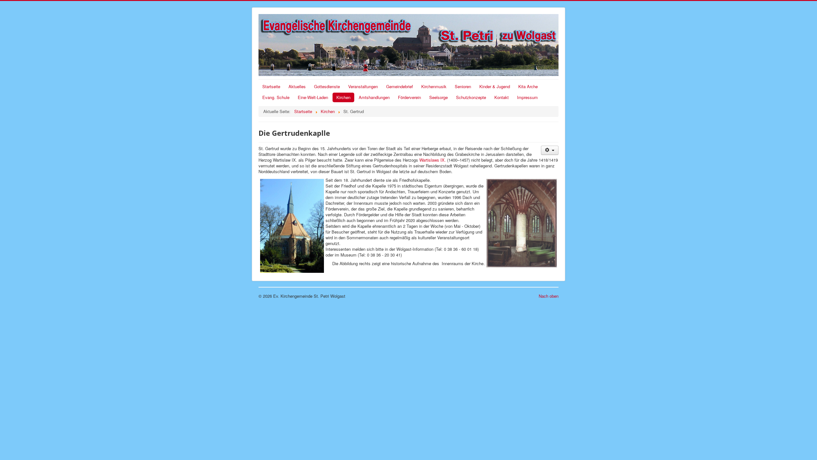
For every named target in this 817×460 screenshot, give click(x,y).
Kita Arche (528, 86)
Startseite (271, 86)
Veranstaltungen (363, 86)
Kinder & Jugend (494, 86)
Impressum (527, 97)
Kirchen (343, 97)
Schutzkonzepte (471, 97)
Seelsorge (438, 97)
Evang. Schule (275, 97)
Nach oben (548, 296)
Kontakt (501, 97)
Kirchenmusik (433, 86)
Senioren (463, 86)
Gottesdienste (327, 86)
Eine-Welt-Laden (313, 97)
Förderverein (409, 97)
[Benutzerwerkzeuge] (549, 150)
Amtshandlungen (374, 97)
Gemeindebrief (399, 86)
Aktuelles (297, 86)
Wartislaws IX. (432, 160)
